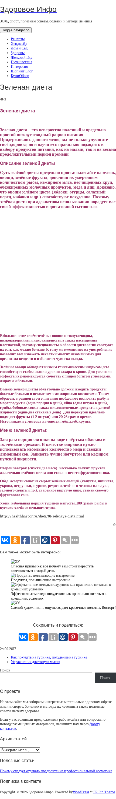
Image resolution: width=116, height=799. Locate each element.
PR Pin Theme (104, 792)
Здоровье (18, 53)
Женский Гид (21, 57)
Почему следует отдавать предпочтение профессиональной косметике (56, 771)
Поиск (5, 670)
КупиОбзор (20, 75)
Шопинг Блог (22, 71)
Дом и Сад (19, 48)
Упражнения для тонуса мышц (35, 662)
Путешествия (21, 62)
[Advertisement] (58, 271)
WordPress (81, 792)
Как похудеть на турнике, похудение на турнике (49, 657)
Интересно (19, 66)
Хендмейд (19, 43)
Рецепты (18, 39)
